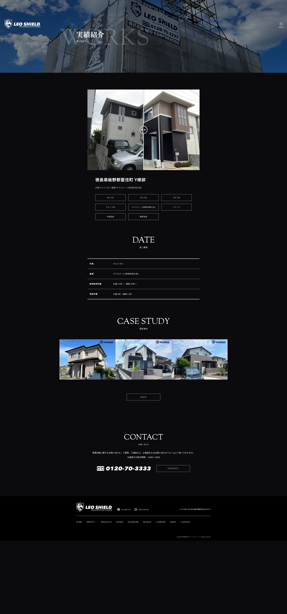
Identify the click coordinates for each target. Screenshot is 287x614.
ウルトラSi (110, 207)
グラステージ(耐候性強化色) (143, 207)
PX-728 (176, 197)
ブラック (176, 207)
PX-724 (110, 197)
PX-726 (143, 197)
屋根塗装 (143, 216)
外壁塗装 (110, 216)
